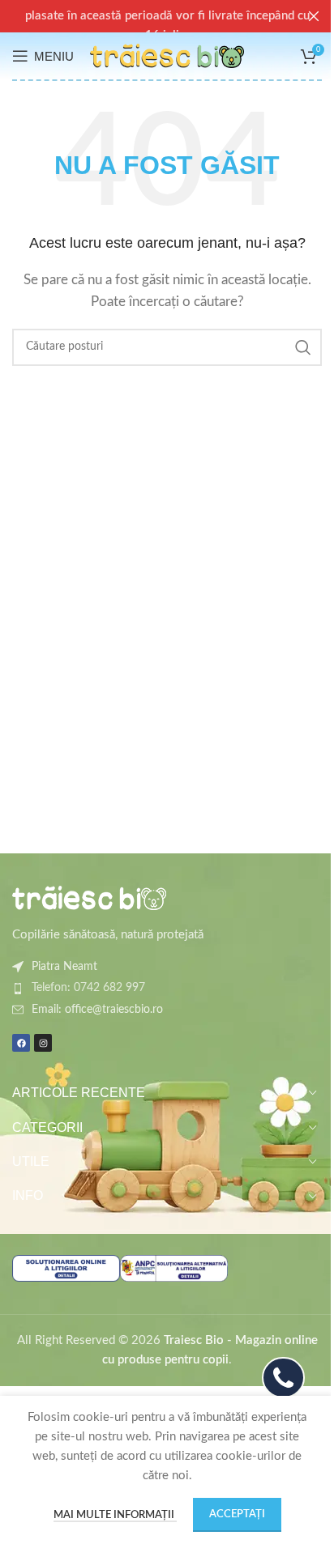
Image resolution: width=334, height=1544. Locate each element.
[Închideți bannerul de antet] (313, 16)
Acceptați (237, 1514)
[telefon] (283, 1377)
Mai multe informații (115, 1515)
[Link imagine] (89, 897)
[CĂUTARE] (303, 347)
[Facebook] (21, 1043)
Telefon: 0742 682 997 (88, 987)
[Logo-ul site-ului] (167, 55)
